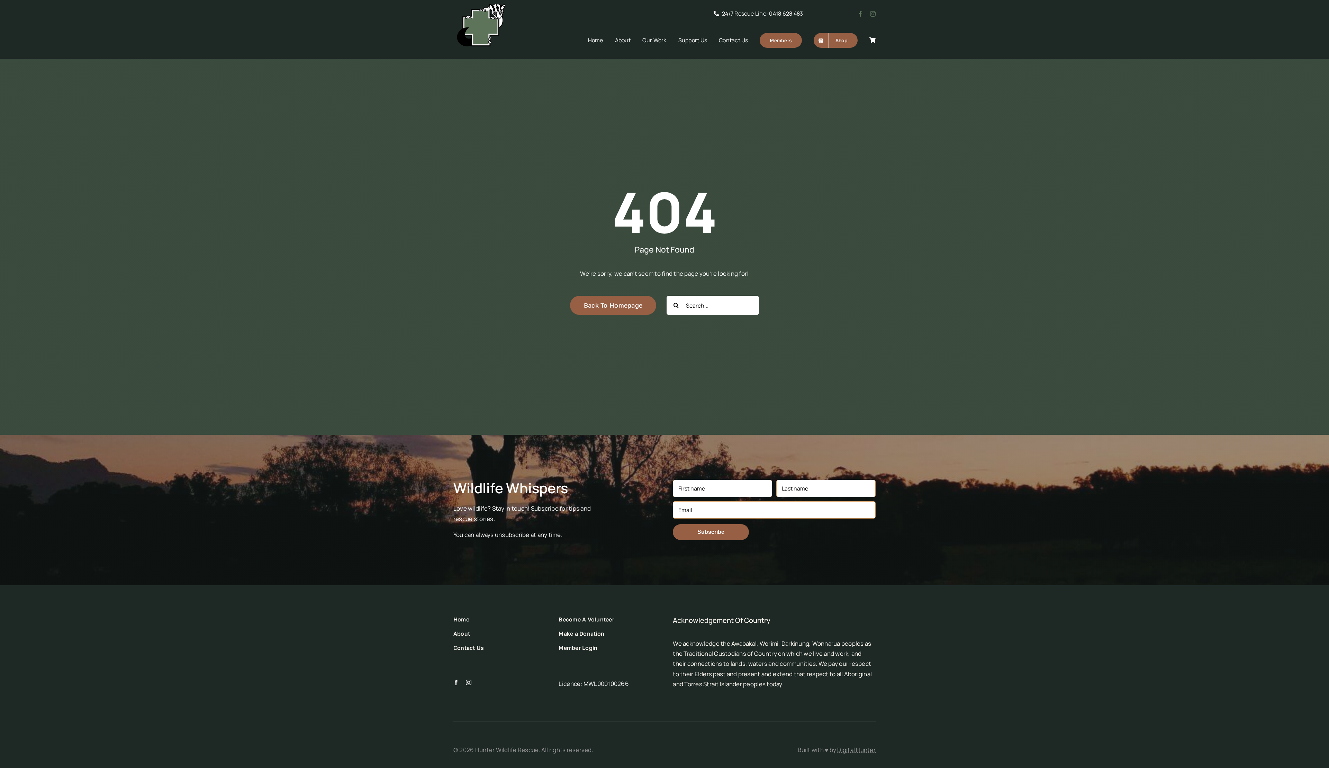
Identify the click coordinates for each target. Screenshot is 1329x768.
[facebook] (860, 14)
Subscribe (710, 532)
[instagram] (873, 14)
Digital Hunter (856, 750)
